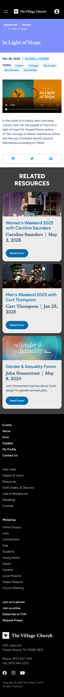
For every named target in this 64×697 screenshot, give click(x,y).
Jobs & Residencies (15, 494)
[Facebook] (4, 673)
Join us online (11, 608)
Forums (26, 24)
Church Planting (12, 588)
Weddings (8, 500)
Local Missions (11, 576)
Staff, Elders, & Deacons (18, 487)
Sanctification (11, 70)
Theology (33, 65)
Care (5, 533)
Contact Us (9, 455)
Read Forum (17, 253)
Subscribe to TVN (14, 614)
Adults (6, 564)
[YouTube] (22, 673)
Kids (5, 545)
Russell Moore (37, 58)
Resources (9, 481)
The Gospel (49, 65)
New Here (9, 469)
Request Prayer (12, 620)
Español (7, 443)
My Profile (9, 449)
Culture (19, 65)
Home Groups (11, 527)
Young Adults (11, 557)
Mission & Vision (13, 475)
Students (8, 551)
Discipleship (30, 70)
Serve (6, 431)
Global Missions (12, 582)
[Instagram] (13, 673)
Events (7, 425)
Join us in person (13, 602)
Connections (10, 539)
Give (5, 437)
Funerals (7, 506)
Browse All (10, 24)
